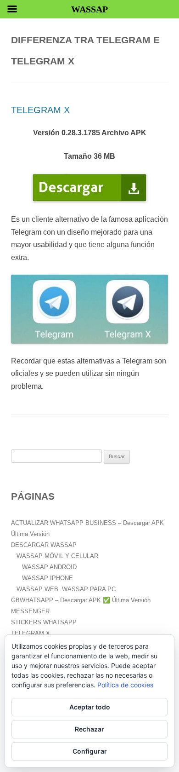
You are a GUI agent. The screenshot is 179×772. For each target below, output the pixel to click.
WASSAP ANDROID (49, 567)
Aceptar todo (89, 707)
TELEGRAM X (40, 110)
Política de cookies (125, 685)
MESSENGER (30, 611)
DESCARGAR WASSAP (44, 545)
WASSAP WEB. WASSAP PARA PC (66, 589)
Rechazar (89, 729)
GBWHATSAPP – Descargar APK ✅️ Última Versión (81, 600)
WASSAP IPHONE (47, 578)
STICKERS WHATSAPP (44, 622)
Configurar (90, 751)
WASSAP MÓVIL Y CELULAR (57, 556)
